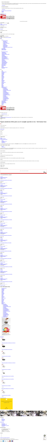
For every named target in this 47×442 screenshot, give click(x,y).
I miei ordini (3, 423)
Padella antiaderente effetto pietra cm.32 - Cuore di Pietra (8, 388)
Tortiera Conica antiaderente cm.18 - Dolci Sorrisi (7, 349)
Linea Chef (3, 59)
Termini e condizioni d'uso (6, 43)
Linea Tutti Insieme (4, 56)
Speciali (3, 418)
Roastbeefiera (3, 302)
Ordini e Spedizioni (5, 40)
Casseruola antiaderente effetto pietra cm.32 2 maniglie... (6, 211)
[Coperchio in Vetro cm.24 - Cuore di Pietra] (3, 384)
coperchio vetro (3, 142)
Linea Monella (3, 55)
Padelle (2, 75)
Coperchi (3, 74)
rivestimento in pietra (4, 141)
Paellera (3, 301)
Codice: (1, 125)
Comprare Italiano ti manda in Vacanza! (7, 47)
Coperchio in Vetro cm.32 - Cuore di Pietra (6, 369)
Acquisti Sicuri (5, 44)
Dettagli (3, 146)
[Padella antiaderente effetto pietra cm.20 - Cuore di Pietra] (3, 374)
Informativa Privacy (4, 102)
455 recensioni (6, 408)
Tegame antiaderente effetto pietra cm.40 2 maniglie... (5, 258)
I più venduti (3, 419)
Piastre (2, 85)
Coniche (3, 78)
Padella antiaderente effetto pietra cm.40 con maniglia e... (6, 188)
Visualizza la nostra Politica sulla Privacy (5, 437)
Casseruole (3, 293)
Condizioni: (1, 126)
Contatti (3, 11)
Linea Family (4, 99)
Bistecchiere (3, 80)
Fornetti (3, 83)
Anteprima (1, 176)
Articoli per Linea (4, 87)
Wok (2, 84)
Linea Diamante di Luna (4, 62)
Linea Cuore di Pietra (4, 57)
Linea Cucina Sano (4, 61)
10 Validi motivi (5, 42)
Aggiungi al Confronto (3, 138)
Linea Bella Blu (3, 52)
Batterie (3, 86)
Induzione (3, 73)
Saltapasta (3, 76)
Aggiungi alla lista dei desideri (3, 139)
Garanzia (3, 103)
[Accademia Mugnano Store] (7, 111)
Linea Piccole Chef (4, 63)
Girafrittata (3, 299)
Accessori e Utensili (4, 288)
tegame (2, 140)
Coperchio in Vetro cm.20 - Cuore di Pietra (6, 395)
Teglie (2, 295)
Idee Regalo (3, 72)
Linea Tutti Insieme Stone (6, 309)
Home (2, 71)
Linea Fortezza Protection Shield (5, 54)
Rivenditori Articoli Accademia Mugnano (6, 10)
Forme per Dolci (4, 82)
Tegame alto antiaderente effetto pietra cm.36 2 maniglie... (6, 281)
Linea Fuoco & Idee (4, 53)
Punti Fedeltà (4, 41)
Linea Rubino (3, 60)
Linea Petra (4, 307)
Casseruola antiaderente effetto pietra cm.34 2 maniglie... (6, 219)
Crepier (2, 81)
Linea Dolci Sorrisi (5, 305)
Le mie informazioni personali (5, 425)
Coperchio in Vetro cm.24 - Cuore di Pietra (6, 385)
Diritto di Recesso (5, 45)
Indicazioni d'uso (5, 46)
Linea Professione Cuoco (5, 58)
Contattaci (3, 420)
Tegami (2, 294)
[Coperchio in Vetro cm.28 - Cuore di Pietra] (3, 354)
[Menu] (45, 434)
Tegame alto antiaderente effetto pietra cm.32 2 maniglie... (6, 266)
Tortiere (3, 79)
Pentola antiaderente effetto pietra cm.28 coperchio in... (6, 235)
